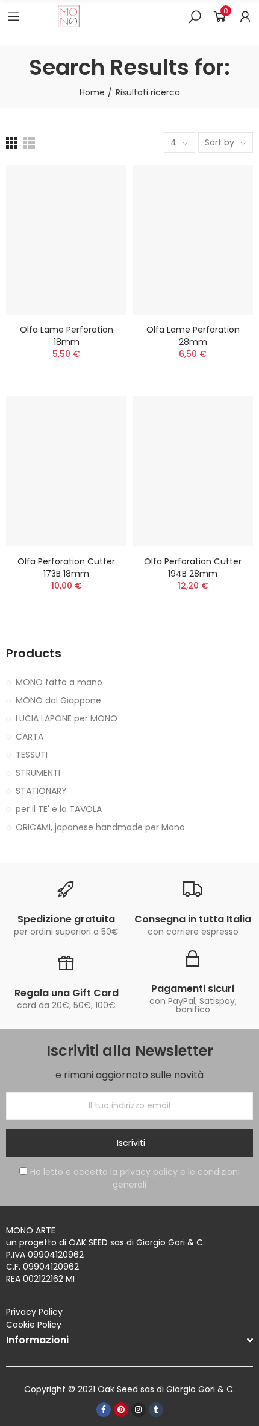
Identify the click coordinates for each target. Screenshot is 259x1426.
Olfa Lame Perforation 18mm (66, 336)
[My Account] (245, 16)
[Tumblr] (156, 1409)
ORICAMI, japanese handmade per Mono (100, 827)
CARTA (29, 737)
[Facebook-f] (103, 1409)
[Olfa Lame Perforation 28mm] (193, 240)
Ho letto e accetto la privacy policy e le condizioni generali (135, 1178)
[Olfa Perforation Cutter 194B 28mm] (193, 471)
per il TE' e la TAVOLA (59, 809)
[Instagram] (138, 1409)
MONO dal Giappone (58, 700)
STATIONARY (41, 791)
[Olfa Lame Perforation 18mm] (66, 240)
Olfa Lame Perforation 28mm (193, 336)
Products (33, 653)
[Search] (194, 16)
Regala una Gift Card (66, 993)
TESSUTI (32, 755)
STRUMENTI (38, 773)
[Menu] (13, 16)
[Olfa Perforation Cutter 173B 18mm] (66, 471)
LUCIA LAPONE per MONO (66, 718)
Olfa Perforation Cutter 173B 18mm (66, 567)
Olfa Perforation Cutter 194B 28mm (193, 567)
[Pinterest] (121, 1409)
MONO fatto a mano (59, 682)
